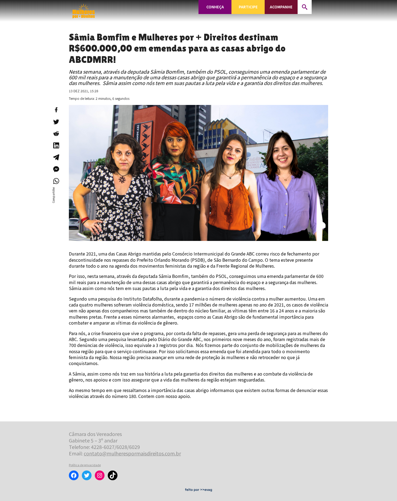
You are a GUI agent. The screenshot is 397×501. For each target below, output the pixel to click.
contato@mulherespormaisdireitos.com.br (132, 453)
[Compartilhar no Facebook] (56, 109)
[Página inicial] (83, 9)
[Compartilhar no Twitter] (56, 121)
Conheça (215, 6)
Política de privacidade (85, 465)
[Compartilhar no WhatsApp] (56, 181)
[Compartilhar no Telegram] (56, 157)
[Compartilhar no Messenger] (56, 169)
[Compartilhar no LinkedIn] (56, 145)
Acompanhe (281, 6)
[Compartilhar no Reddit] (56, 133)
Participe (248, 6)
